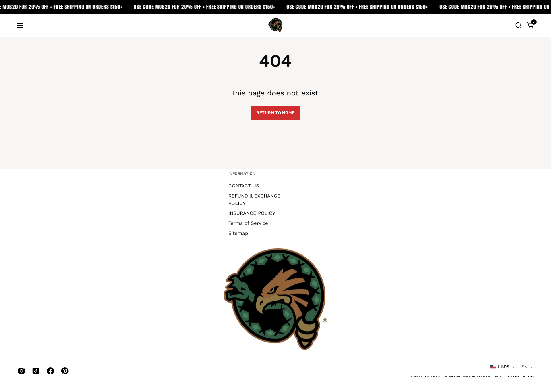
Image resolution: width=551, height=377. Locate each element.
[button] (519, 25)
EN (524, 366)
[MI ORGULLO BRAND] (275, 25)
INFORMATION (241, 173)
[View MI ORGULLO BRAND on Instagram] (20, 371)
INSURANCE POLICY (251, 213)
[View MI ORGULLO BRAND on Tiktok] (35, 371)
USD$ (503, 366)
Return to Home (275, 112)
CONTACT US (243, 185)
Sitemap (238, 233)
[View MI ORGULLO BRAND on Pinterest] (64, 371)
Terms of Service (248, 223)
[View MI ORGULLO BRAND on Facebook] (49, 371)
